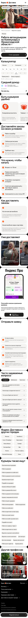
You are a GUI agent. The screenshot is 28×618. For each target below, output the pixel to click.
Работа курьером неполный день (10, 493)
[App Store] (14, 315)
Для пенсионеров (6, 540)
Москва (4, 33)
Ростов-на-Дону (19, 450)
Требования (14, 380)
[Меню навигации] (25, 2)
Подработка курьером (7, 483)
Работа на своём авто (7, 508)
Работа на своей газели (8, 515)
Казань (7, 450)
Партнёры (3, 605)
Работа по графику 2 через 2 (9, 526)
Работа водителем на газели (9, 529)
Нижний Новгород (7, 454)
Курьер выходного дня (8, 479)
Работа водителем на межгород (10, 511)
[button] (14, 385)
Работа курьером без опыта (9, 490)
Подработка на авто (7, 522)
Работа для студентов (7, 543)
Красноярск (19, 440)
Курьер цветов (19, 543)
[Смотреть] (10, 253)
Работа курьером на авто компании (11, 476)
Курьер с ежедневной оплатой (9, 497)
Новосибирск (7, 443)
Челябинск (19, 436)
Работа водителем (20, 504)
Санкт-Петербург (7, 440)
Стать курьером (14, 55)
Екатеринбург (7, 447)
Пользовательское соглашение (8, 607)
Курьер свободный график (8, 486)
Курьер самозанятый (18, 540)
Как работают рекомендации (8, 611)
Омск (19, 454)
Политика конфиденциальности (8, 609)
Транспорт (22, 380)
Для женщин (21, 536)
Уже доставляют (16, 7)
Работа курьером (5, 30)
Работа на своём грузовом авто (10, 518)
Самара (19, 443)
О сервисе (5, 380)
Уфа (19, 447)
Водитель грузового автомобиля (10, 533)
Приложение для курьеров (9, 465)
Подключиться (14, 615)
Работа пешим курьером (8, 501)
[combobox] (7, 65)
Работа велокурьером (7, 504)
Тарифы (3, 603)
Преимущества (6, 7)
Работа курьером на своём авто (10, 472)
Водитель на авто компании (9, 536)
